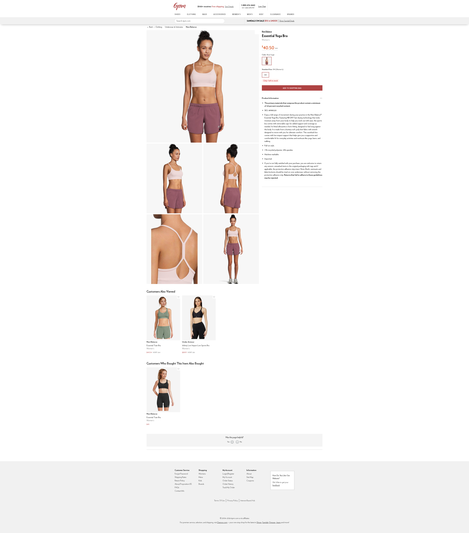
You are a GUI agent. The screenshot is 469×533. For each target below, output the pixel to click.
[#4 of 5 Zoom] (174, 249)
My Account (277, 6)
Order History (228, 484)
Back (150, 27)
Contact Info (179, 491)
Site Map (249, 477)
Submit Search (222, 20)
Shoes (178, 14)
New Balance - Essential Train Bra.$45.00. (163, 396)
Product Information (270, 98)
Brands (290, 14)
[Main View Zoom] (203, 86)
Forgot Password (181, 474)
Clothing (191, 14)
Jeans (278, 522)
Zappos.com (222, 522)
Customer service (282, 6)
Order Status (228, 480)
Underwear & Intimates (174, 27)
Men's (250, 14)
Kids (200, 480)
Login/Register (228, 474)
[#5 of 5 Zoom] (231, 249)
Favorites (288, 6)
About (248, 474)
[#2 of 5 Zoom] (174, 178)
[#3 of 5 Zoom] (231, 178)
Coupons (250, 480)
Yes (228, 442)
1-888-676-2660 (248, 5)
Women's (236, 14)
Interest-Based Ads (247, 500)
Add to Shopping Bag (292, 88)
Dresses (272, 522)
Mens (201, 477)
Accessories (219, 14)
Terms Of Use (219, 500)
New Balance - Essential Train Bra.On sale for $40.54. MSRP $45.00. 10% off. (163, 324)
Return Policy (180, 480)
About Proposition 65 (183, 484)
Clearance (275, 14)
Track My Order (229, 487)
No (241, 442)
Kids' (261, 14)
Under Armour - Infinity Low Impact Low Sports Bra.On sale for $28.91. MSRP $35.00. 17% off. (199, 324)
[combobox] (199, 21)
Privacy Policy (232, 500)
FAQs (177, 487)
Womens (202, 474)
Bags (204, 14)
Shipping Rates (180, 477)
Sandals (265, 522)
